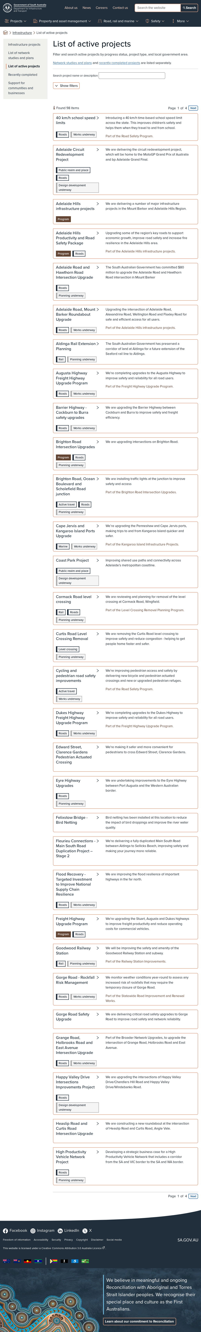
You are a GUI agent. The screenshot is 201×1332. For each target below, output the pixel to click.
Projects (16, 21)
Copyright (82, 1240)
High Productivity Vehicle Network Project (71, 1157)
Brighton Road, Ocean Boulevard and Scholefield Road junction (75, 486)
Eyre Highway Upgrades (68, 783)
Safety (155, 21)
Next (193, 108)
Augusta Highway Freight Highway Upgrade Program (72, 378)
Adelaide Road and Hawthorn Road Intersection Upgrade (74, 272)
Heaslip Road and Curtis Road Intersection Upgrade (74, 1128)
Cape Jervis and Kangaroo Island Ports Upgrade (75, 531)
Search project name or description (76, 75)
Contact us (120, 7)
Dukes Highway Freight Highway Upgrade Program (72, 718)
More (181, 21)
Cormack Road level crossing (73, 599)
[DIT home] (24, 7)
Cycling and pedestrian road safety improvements (76, 676)
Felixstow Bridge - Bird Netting (72, 820)
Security (56, 1240)
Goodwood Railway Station (73, 951)
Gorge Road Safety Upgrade (72, 1017)
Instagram (45, 1230)
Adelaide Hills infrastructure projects (75, 206)
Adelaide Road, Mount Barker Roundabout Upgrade (75, 314)
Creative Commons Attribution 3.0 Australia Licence (71, 1248)
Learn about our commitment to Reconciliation (139, 1321)
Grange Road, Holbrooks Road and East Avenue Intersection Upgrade (74, 1045)
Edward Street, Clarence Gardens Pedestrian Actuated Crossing (74, 755)
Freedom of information (16, 1240)
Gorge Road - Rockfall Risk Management (75, 980)
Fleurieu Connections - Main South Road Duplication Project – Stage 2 (75, 849)
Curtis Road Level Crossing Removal (72, 636)
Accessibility (41, 1240)
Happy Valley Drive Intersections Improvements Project (75, 1082)
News (87, 7)
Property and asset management (63, 21)
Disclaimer (97, 1240)
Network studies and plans (72, 62)
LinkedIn (71, 1230)
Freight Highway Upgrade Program (72, 921)
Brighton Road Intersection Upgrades (75, 444)
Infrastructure (22, 32)
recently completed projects (119, 62)
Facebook (18, 1230)
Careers (102, 7)
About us (71, 7)
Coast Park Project (72, 560)
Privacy (68, 1240)
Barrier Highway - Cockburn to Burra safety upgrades (72, 412)
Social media (114, 1240)
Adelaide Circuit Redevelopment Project (70, 154)
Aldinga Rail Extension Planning (76, 346)
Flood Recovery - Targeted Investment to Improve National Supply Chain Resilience (74, 884)
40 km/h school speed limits (75, 120)
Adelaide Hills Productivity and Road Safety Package (75, 238)
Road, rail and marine (119, 21)
